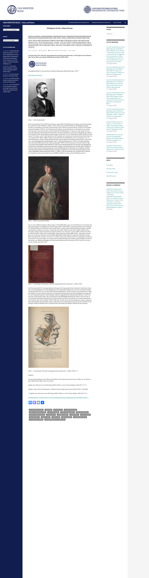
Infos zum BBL (117, 22)
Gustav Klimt (51, 414)
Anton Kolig (58, 409)
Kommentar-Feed (112, 172)
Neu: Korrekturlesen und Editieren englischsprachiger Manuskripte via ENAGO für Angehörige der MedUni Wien (11, 88)
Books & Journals (34, 36)
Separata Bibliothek (83, 38)
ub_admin (44, 50)
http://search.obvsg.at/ (35, 75)
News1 (59, 38)
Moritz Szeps (46, 417)
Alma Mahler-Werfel (36, 409)
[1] (55, 151)
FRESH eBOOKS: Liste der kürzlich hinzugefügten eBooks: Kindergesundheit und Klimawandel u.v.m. (114, 137)
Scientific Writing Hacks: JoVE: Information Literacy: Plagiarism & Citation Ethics (115, 147)
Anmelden (109, 165)
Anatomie (48, 409)
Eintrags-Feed (110, 168)
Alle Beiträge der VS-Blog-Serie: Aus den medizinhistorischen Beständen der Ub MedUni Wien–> (58, 397)
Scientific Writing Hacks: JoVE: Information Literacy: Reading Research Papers (115, 205)
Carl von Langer (53, 412)
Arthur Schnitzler (70, 409)
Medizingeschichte (59, 36)
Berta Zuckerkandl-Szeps (37, 412)
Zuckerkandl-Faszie (80, 417)
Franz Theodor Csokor (37, 414)
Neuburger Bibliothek (44, 38)
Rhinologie (56, 417)
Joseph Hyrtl (74, 414)
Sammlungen (71, 38)
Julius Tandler (85, 414)
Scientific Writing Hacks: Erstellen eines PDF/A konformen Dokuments (11, 80)
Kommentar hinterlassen (58, 50)
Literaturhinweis (47, 36)
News (54, 38)
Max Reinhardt (34, 417)
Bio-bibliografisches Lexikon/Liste (79, 22)
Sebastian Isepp (66, 417)
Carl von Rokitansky (67, 412)
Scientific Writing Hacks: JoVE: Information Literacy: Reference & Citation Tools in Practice (115, 199)
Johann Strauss (63, 414)
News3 (64, 38)
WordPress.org (111, 176)
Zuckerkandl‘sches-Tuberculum (55, 419)
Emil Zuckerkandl (82, 412)
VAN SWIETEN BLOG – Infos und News (18, 22)
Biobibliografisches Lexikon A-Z (101, 22)
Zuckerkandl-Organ (36, 419)
